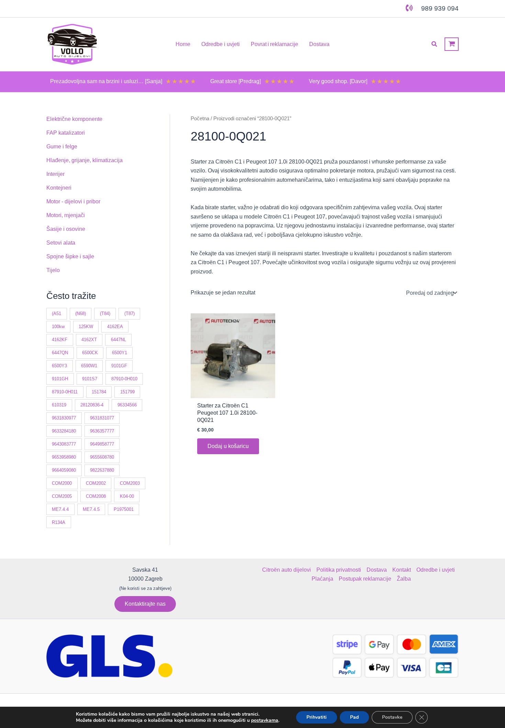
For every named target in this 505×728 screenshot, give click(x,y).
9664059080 (64, 469)
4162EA (115, 326)
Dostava (377, 570)
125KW (86, 326)
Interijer (55, 174)
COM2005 (62, 496)
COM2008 (96, 496)
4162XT (89, 339)
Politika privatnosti (338, 570)
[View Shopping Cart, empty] (452, 44)
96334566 (127, 404)
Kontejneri (58, 188)
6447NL (118, 339)
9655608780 (102, 457)
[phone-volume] (409, 8)
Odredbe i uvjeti (435, 570)
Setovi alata (60, 243)
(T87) (129, 313)
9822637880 (102, 469)
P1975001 (124, 509)
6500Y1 (119, 352)
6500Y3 (59, 365)
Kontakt (401, 570)
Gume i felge (61, 146)
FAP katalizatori (65, 133)
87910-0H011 (65, 391)
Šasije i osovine (65, 229)
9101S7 (89, 378)
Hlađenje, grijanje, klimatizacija (84, 160)
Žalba (404, 579)
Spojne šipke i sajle (70, 256)
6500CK (90, 352)
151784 (99, 391)
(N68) (80, 313)
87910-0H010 (124, 378)
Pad (354, 717)
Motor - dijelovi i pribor (73, 201)
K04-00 (127, 496)
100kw (58, 326)
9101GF (119, 365)
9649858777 (102, 444)
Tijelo (53, 270)
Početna (200, 118)
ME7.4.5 (91, 509)
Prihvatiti (316, 717)
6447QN (60, 352)
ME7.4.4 (60, 509)
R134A (58, 522)
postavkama (264, 720)
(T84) (105, 313)
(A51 (56, 313)
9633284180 (64, 431)
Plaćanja (322, 579)
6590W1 (89, 365)
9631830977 (64, 418)
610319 (59, 404)
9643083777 (64, 444)
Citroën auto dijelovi (286, 570)
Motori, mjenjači (65, 215)
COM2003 (130, 482)
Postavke (392, 717)
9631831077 (102, 418)
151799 (127, 391)
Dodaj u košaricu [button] (228, 446)
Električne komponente (74, 119)
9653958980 (64, 457)
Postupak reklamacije (365, 579)
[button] (434, 44)
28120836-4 (91, 404)
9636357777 (102, 431)
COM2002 (96, 482)
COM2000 (62, 482)
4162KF (59, 339)
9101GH (60, 378)
